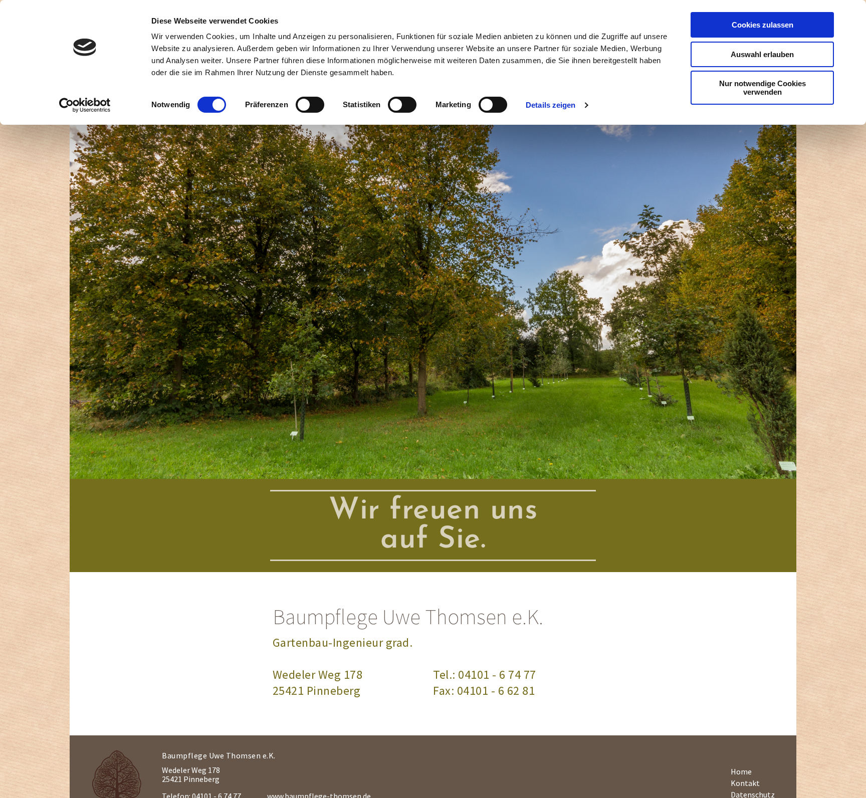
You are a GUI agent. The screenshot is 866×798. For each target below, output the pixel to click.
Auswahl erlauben (762, 54)
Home (741, 771)
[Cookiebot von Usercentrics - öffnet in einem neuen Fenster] (85, 105)
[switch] (310, 105)
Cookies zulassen (762, 25)
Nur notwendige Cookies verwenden (762, 87)
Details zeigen (550, 105)
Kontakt (745, 783)
